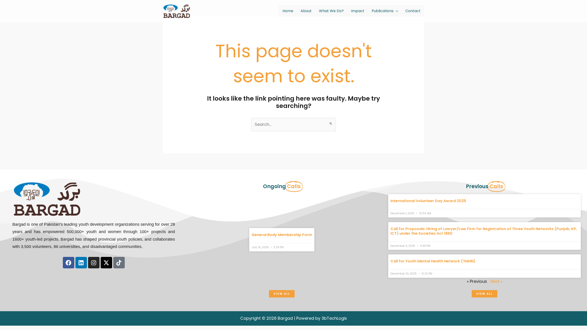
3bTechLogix (334, 318)
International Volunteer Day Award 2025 (428, 201)
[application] (395, 11)
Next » (496, 281)
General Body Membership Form (282, 234)
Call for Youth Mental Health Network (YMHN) (432, 261)
